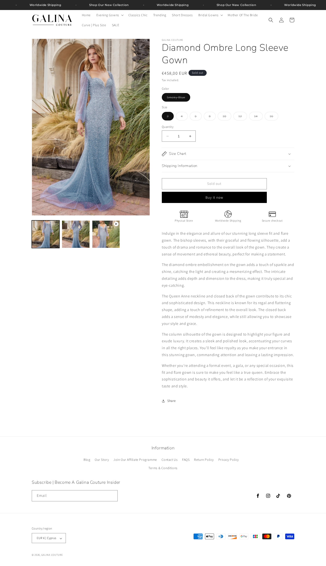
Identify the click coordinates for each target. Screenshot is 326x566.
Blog (87, 459)
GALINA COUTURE (52, 555)
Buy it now (214, 197)
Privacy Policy (228, 459)
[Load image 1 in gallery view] (45, 234)
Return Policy (204, 459)
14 (258, 117)
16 (274, 117)
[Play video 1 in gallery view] (106, 234)
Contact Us (170, 459)
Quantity (168, 127)
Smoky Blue (178, 98)
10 (227, 117)
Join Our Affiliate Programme (135, 459)
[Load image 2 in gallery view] (75, 234)
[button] (110, 15)
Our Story (102, 459)
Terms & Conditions (163, 468)
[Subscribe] (112, 495)
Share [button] (171, 401)
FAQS (185, 459)
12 (242, 117)
